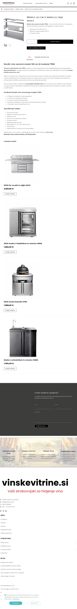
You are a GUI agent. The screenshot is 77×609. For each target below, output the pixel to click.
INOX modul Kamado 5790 (15, 302)
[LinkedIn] (6, 511)
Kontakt (3, 523)
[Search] (68, 3)
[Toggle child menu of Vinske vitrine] (75, 542)
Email (57, 404)
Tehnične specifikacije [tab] (41, 57)
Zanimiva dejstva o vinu (8, 585)
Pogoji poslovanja (6, 529)
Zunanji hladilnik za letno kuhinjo (11, 566)
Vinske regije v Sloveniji (7, 576)
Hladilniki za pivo (41, 3)
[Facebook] (1, 511)
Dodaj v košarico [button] (10, 194)
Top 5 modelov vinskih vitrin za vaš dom (12, 573)
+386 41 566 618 (6, 504)
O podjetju (4, 519)
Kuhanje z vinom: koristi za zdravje (11, 569)
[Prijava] (71, 3)
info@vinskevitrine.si (8, 502)
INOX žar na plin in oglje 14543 (17, 185)
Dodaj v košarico (55, 41)
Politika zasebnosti (6, 533)
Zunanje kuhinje (6, 549)
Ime (36, 404)
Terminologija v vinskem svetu (10, 589)
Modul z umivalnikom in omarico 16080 (21, 360)
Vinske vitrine (27, 3)
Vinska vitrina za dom (7, 562)
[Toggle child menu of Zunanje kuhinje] (75, 549)
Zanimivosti (4, 553)
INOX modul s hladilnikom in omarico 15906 (23, 243)
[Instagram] (3, 511)
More (51, 3)
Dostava (3, 526)
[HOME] (1, 9)
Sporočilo (38, 412)
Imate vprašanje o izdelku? (36, 48)
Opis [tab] (29, 57)
